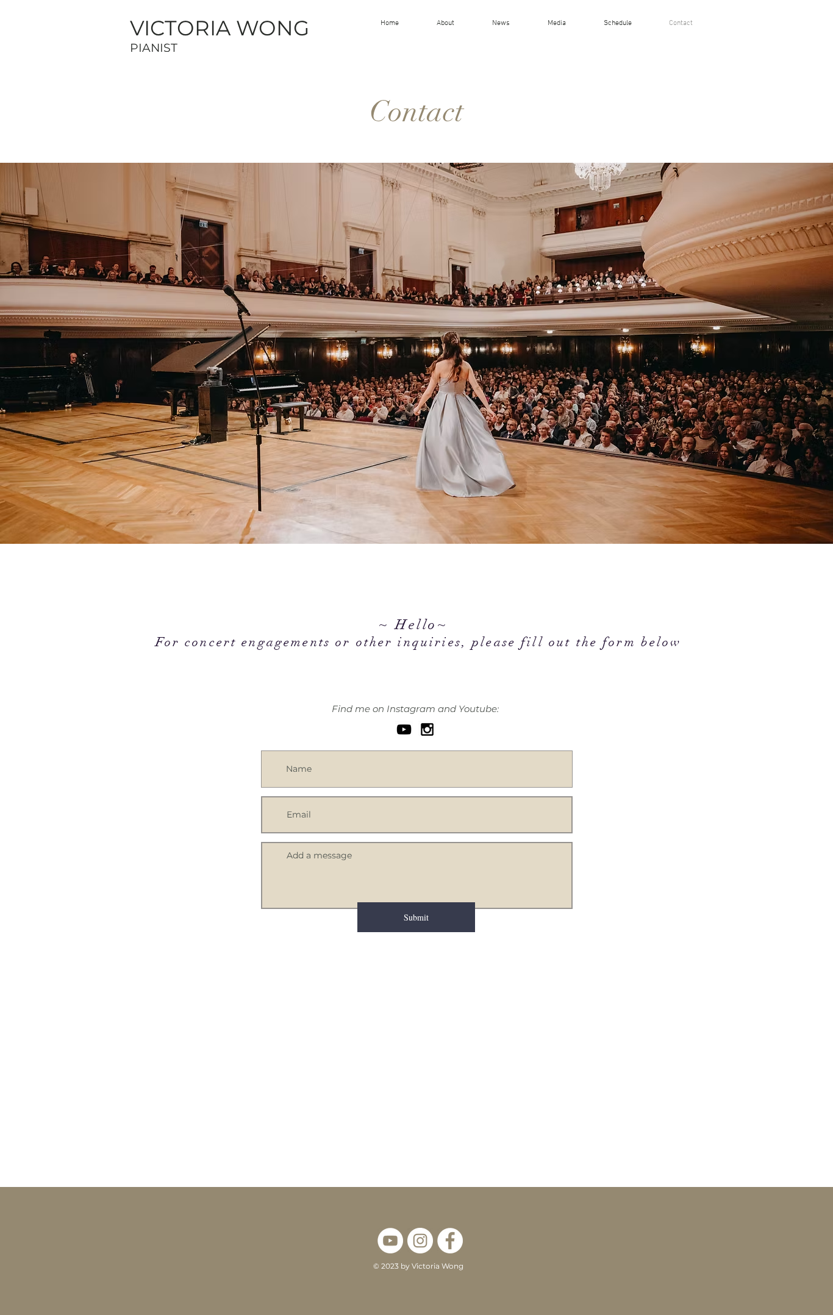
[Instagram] (420, 1240)
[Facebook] (450, 1240)
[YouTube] (404, 729)
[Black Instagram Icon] (427, 729)
